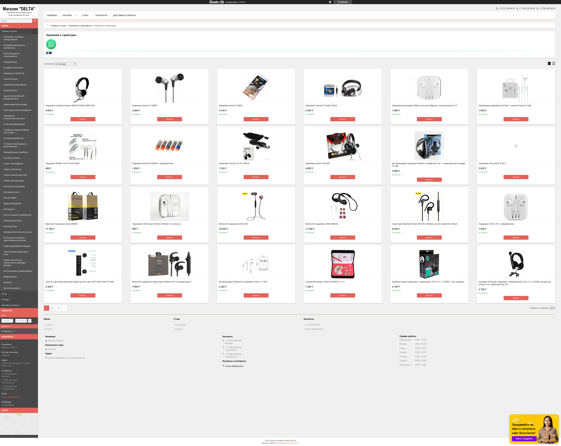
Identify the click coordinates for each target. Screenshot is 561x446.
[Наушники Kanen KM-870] (343, 145)
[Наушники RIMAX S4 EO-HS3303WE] (83, 145)
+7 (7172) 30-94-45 (312, 324)
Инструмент (9, 209)
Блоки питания (11, 79)
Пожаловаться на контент (288, 443)
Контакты (101, 15)
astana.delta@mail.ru (11, 397)
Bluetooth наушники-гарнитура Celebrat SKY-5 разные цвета (161, 281)
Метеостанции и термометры (18, 215)
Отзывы (5, 299)
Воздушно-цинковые (13, 67)
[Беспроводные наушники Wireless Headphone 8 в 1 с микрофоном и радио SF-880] (429, 145)
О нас (4, 293)
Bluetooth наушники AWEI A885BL (321, 224)
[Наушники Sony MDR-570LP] (516, 145)
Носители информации (14, 124)
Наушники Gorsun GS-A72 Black (234, 163)
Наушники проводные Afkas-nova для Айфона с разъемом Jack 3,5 (424, 105)
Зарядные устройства (14, 73)
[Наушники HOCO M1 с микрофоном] (516, 206)
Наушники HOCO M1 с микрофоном (496, 224)
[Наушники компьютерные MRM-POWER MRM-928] (83, 88)
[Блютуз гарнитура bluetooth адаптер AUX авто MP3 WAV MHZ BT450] (83, 264)
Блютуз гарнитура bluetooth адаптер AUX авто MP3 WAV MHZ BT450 (79, 281)
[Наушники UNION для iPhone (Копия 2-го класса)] (169, 206)
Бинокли (8, 282)
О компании (180, 324)
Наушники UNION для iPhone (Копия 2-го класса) (156, 224)
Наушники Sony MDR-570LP (492, 163)
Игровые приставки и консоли (18, 232)
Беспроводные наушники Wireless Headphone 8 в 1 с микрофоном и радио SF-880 (428, 164)
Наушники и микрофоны (15, 84)
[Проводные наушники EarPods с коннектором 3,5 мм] (516, 88)
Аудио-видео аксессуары (15, 104)
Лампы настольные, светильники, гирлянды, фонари (15, 263)
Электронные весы (13, 220)
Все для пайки (10, 197)
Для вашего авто (11, 192)
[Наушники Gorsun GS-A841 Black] (343, 88)
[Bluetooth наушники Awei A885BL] (83, 206)
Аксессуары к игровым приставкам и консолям (15, 239)
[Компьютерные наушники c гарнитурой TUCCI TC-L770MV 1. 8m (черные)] (429, 264)
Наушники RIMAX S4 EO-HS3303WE (62, 163)
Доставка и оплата (10, 305)
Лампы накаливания (13, 163)
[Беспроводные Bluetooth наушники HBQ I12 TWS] (256, 264)
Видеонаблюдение (12, 203)
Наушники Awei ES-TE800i (144, 105)
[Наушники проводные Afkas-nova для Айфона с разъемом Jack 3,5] (429, 88)
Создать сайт (231, 2)
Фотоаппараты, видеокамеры (18, 271)
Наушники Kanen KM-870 (317, 163)
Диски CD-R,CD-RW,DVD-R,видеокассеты (14, 97)
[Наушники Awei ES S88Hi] (256, 88)
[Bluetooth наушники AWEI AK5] (256, 206)
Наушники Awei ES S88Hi (231, 105)
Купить (83, 119)
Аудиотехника (10, 90)
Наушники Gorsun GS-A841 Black (321, 105)
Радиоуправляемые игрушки (17, 246)
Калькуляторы (10, 226)
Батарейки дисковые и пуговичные (14, 46)
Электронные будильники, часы (16, 253)
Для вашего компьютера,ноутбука (14, 117)
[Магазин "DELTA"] (19, 8)
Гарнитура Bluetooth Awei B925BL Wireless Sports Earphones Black (424, 224)
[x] (50, 53)
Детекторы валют (12, 288)
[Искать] (35, 21)
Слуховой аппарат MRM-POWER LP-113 (325, 281)
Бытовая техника (12, 158)
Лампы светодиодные (14, 180)
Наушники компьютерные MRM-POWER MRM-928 (70, 105)
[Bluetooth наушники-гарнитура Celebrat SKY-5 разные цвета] (169, 264)
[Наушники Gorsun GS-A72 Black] (256, 145)
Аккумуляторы (10, 61)
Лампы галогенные (12, 169)
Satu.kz (293, 441)
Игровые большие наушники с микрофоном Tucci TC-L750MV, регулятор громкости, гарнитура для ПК (515, 283)
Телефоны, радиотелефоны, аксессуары (17, 131)
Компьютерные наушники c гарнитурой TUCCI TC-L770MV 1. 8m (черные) (428, 281)
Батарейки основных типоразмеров (14, 38)
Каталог (67, 15)
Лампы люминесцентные (15, 175)
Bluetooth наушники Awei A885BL (61, 224)
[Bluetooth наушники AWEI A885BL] (343, 206)
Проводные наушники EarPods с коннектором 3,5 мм (505, 105)
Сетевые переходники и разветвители (15, 145)
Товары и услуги (9, 31)
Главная (52, 15)
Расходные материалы (14, 186)
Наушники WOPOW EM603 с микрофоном (152, 163)
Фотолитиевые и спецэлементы (12, 54)
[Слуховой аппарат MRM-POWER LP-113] (343, 264)
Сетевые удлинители (14, 138)
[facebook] (47, 53)
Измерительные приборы (16, 152)
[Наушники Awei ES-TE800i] (169, 88)
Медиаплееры (10, 276)
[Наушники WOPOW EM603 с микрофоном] (169, 145)
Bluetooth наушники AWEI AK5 (233, 224)
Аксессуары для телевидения (17, 110)
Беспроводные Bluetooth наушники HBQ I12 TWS (243, 281)
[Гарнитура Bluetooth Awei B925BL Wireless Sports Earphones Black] (429, 206)
